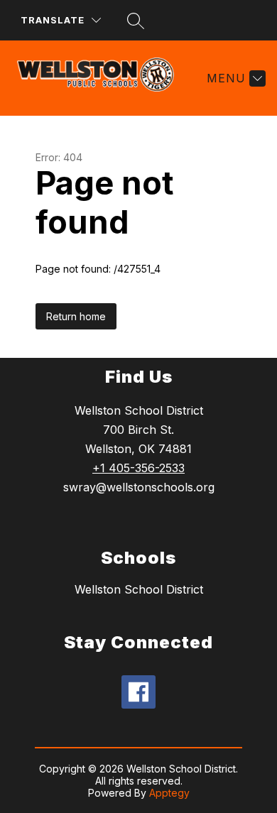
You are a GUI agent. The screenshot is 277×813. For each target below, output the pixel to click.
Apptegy (169, 793)
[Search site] (135, 20)
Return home (76, 316)
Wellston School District (139, 589)
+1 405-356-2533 (138, 468)
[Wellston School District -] (101, 78)
